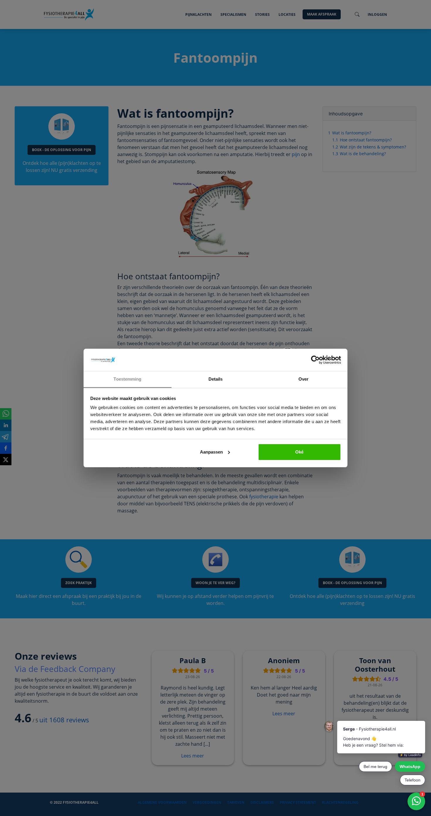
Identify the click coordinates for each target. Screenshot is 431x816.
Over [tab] (303, 379)
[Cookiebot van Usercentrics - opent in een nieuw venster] (315, 359)
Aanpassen (211, 451)
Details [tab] (215, 379)
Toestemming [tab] (127, 379)
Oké (299, 451)
